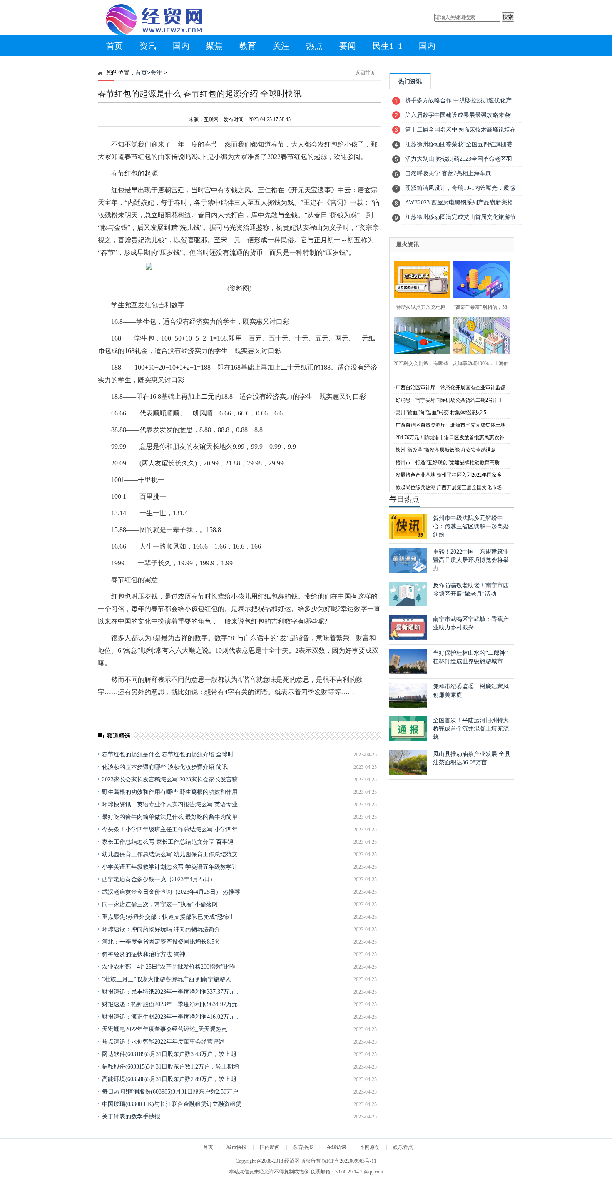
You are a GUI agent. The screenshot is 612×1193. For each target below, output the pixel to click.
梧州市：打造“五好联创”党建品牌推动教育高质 (448, 462)
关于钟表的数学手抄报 (131, 1116)
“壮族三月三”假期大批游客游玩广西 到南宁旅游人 (166, 979)
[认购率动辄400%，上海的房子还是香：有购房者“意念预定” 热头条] (479, 334)
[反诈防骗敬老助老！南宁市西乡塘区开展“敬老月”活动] (408, 604)
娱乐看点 (403, 1147)
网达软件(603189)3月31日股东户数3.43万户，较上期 (169, 1054)
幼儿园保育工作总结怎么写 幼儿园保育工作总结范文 (170, 854)
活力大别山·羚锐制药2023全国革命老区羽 (458, 159)
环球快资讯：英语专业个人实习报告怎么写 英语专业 (170, 804)
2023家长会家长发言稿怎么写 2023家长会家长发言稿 (170, 779)
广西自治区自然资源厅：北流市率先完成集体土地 (450, 425)
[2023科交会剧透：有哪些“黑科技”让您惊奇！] (419, 334)
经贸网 (291, 1161)
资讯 (147, 45)
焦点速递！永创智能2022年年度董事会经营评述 (163, 1042)
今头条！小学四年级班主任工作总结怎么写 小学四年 (170, 829)
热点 (314, 45)
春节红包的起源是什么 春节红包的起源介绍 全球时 (168, 754)
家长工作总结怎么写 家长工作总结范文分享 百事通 (168, 842)
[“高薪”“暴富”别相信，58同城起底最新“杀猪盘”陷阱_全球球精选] (479, 278)
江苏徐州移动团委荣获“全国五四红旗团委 (458, 144)
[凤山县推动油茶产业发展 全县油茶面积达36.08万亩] (408, 773)
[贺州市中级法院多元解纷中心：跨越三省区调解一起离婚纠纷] (408, 537)
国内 (181, 45)
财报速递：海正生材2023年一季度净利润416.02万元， (171, 1017)
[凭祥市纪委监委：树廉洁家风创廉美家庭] (408, 706)
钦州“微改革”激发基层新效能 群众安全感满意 (446, 450)
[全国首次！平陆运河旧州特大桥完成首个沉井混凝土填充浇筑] (408, 739)
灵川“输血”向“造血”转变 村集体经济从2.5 (441, 412)
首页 (114, 45)
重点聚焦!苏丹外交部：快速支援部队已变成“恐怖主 (168, 917)
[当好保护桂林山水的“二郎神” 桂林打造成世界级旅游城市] (408, 672)
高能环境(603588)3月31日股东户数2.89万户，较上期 (169, 1079)
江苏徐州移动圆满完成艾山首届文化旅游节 (460, 217)
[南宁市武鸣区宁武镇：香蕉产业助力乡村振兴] (408, 638)
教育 (247, 45)
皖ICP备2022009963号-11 (349, 1161)
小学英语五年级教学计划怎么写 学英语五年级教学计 (170, 867)
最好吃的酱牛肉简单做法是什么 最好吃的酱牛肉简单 (170, 817)
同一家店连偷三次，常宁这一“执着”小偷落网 (160, 904)
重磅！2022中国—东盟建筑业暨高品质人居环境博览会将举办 (471, 560)
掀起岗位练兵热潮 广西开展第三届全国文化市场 (449, 487)
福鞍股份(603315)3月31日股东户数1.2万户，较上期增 (170, 1067)
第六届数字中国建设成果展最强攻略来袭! (458, 115)
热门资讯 (410, 81)
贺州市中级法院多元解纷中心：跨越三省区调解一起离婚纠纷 (471, 526)
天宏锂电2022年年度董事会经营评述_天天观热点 (164, 1029)
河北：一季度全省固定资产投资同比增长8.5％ (161, 942)
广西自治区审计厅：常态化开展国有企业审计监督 (450, 387)
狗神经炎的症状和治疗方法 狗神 (143, 954)
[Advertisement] (239, 1142)
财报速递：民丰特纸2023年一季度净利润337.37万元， (171, 992)
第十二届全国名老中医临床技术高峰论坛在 (460, 130)
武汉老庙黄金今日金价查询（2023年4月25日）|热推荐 (171, 892)
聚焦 (214, 45)
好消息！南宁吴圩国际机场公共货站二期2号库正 (449, 400)
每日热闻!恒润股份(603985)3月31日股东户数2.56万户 (170, 1092)
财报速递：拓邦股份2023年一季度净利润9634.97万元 (170, 1004)
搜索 (508, 17)
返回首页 (365, 73)
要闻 (347, 45)
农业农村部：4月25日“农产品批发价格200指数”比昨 (168, 967)
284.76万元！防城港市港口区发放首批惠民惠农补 (450, 437)
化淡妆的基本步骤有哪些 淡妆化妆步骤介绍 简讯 (165, 767)
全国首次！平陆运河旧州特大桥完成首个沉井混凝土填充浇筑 (471, 728)
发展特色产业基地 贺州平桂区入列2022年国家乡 (449, 475)
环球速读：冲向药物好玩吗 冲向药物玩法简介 (161, 929)
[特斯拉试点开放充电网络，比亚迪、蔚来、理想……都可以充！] (419, 278)
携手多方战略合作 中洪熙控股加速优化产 (458, 100)
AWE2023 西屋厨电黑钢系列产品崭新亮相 (459, 202)
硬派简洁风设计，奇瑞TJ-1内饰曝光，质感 (460, 188)
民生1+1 (387, 45)
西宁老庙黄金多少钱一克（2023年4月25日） (159, 879)
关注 (281, 45)
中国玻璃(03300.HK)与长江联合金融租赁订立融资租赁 (171, 1104)
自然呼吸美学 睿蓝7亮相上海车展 (448, 173)
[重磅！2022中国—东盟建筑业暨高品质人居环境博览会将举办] (408, 571)
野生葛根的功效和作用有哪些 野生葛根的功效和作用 (170, 792)
